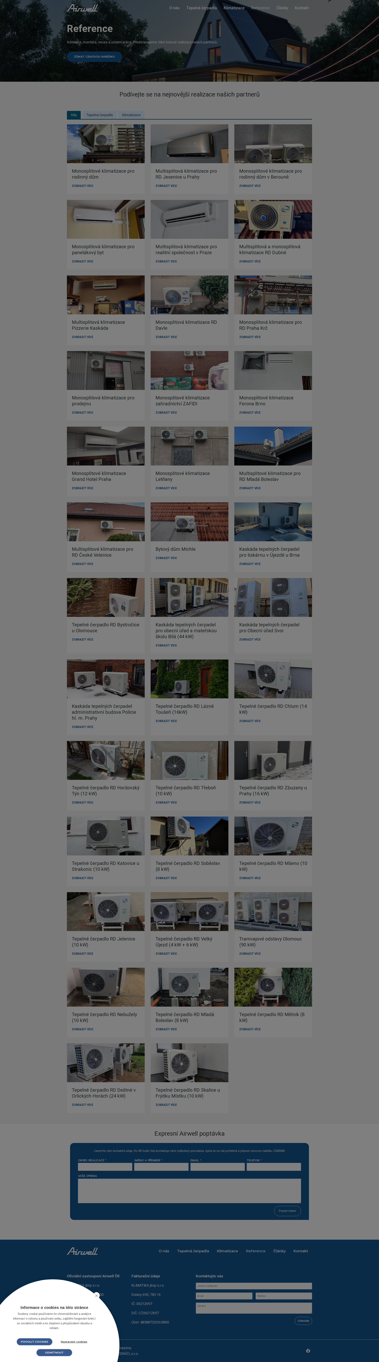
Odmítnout (54, 1352)
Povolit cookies (34, 1341)
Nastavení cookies (74, 1341)
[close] (96, 1295)
